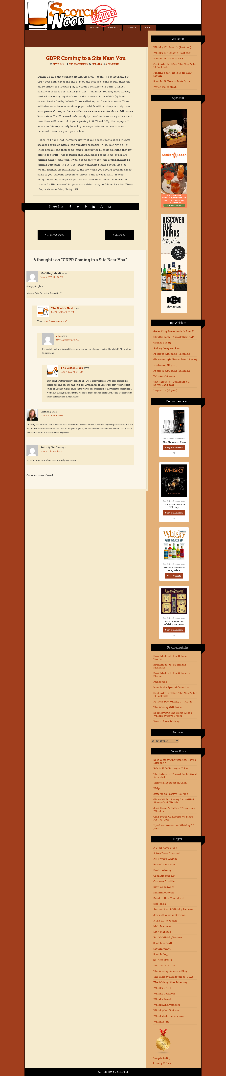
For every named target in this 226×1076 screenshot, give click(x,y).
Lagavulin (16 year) (165, 390)
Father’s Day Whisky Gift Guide (172, 701)
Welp (156, 788)
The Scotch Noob (78, 64)
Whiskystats (161, 1021)
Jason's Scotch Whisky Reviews (173, 909)
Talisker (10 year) (164, 376)
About (148, 27)
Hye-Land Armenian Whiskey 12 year (173, 826)
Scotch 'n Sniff (162, 943)
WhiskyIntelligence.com (168, 1016)
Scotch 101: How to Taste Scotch (172, 81)
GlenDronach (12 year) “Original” (173, 337)
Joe (58, 336)
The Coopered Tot (164, 965)
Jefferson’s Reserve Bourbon (170, 793)
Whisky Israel (162, 999)
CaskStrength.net (164, 875)
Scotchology (161, 954)
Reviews (94, 27)
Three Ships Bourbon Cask (170, 782)
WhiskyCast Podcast (166, 1010)
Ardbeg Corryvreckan (166, 348)
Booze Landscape (164, 864)
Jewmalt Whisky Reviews (169, 915)
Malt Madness (162, 926)
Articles (113, 27)
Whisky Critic (162, 988)
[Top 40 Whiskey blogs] (163, 1053)
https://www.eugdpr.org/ (55, 321)
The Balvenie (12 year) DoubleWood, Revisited (175, 775)
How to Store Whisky (166, 721)
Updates (97, 64)
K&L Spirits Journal (166, 920)
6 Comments (112, 64)
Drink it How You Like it (168, 898)
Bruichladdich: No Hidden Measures (169, 666)
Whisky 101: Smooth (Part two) (172, 47)
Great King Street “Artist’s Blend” (173, 331)
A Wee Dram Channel (166, 853)
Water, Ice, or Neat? (165, 86)
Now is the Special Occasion (171, 687)
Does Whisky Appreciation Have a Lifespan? (174, 761)
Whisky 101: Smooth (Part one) (172, 52)
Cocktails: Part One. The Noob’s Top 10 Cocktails (175, 65)
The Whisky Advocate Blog (170, 971)
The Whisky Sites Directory (170, 982)
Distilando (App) (163, 886)
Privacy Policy (162, 1063)
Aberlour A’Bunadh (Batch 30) (171, 353)
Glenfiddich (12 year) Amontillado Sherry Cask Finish (174, 801)
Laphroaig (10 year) (165, 365)
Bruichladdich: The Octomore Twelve (171, 657)
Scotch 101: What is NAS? (168, 58)
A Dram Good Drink (165, 847)
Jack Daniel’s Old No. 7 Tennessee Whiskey (174, 809)
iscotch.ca (159, 903)
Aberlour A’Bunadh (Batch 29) (171, 370)
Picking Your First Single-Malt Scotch (172, 74)
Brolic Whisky (162, 870)
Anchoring (160, 681)
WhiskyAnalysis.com (166, 1004)
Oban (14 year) (162, 342)
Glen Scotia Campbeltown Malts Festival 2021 (173, 818)
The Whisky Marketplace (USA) (173, 976)
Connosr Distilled (164, 881)
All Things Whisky (165, 858)
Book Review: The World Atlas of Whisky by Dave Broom (173, 714)
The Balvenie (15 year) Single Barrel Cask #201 (171, 383)
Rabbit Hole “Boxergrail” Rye (170, 768)
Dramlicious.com (163, 892)
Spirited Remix (162, 959)
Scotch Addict (162, 948)
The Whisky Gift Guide (167, 707)
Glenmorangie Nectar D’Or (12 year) (175, 359)
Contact (131, 27)
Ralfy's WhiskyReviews (167, 937)
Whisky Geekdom (164, 993)
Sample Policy (162, 1058)
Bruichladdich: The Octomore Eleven (171, 674)
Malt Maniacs (162, 931)
